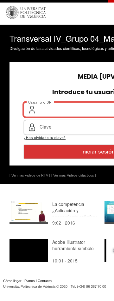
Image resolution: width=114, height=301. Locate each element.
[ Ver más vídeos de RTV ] (30, 175)
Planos (29, 281)
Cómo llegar (12, 281)
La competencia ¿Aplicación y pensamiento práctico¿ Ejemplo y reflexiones (75, 213)
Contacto (45, 281)
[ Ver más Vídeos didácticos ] (73, 175)
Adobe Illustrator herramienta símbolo (73, 245)
